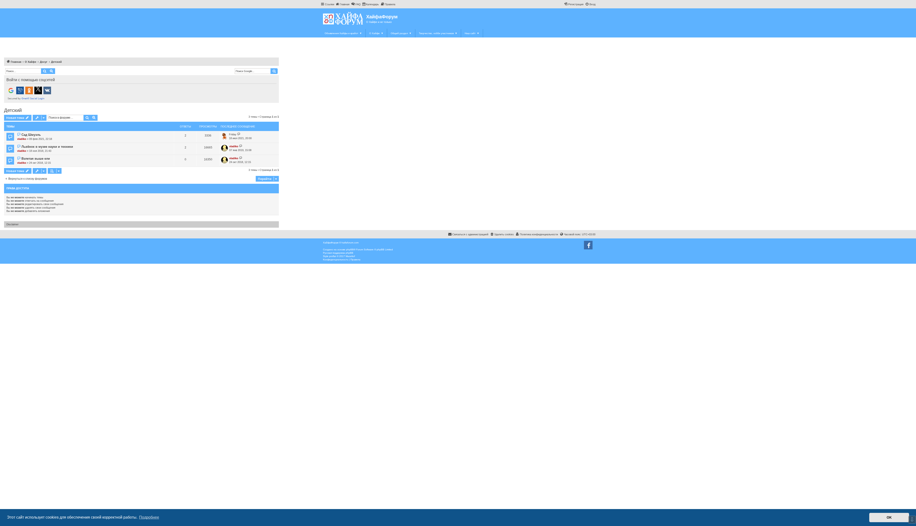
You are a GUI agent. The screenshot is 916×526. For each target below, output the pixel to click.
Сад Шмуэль (31, 135)
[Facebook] (588, 245)
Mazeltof (350, 256)
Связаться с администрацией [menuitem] (470, 234)
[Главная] (343, 18)
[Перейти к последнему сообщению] (239, 134)
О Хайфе (376, 33)
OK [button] (889, 517)
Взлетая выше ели (35, 158)
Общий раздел (401, 33)
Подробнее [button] (149, 517)
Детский (13, 110)
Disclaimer (12, 224)
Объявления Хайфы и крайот (343, 33)
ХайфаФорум (382, 16)
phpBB (350, 249)
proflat (332, 256)
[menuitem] (342, 4)
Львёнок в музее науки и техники (47, 146)
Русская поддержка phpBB (338, 253)
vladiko (21, 138)
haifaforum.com (350, 242)
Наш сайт (472, 33)
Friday (232, 134)
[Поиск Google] (274, 71)
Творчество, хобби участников (438, 33)
